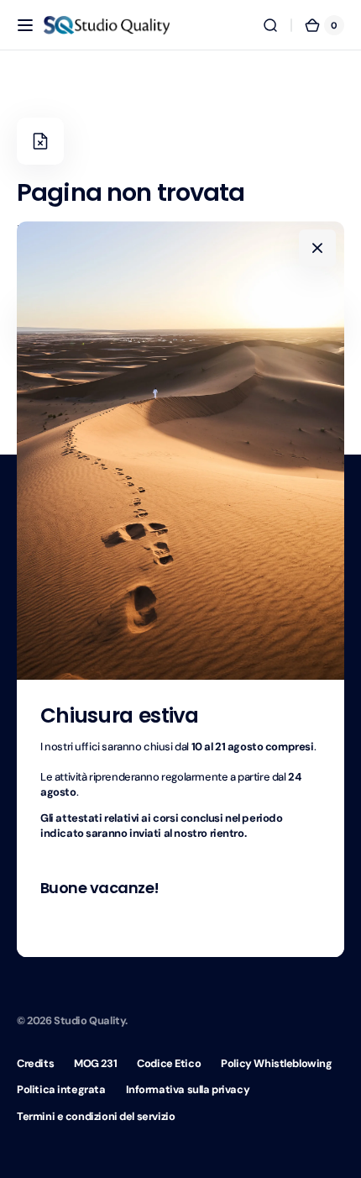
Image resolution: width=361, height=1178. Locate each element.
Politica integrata (61, 1089)
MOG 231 (95, 1063)
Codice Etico (169, 1063)
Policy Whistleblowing (276, 1063)
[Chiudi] (317, 247)
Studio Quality (89, 1020)
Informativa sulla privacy (188, 1089)
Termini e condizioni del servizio (96, 1116)
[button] (25, 25)
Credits (35, 1063)
